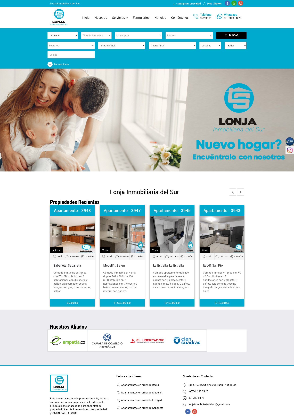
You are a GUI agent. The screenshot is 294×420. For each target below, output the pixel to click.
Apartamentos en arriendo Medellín (141, 392)
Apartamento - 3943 (221, 210)
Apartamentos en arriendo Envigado (141, 400)
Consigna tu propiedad (188, 3)
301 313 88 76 (232, 18)
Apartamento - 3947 (122, 210)
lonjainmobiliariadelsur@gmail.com (209, 404)
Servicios (118, 17)
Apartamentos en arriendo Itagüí (139, 384)
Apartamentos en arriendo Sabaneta (141, 407)
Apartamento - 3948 (72, 210)
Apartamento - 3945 (172, 210)
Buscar (233, 35)
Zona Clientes (214, 3)
